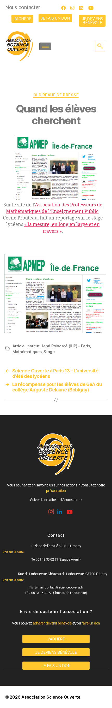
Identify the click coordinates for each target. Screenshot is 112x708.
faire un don (91, 623)
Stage (49, 351)
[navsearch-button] (100, 46)
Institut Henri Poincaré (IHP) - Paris (58, 345)
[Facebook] (65, 8)
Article (18, 345)
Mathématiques (27, 351)
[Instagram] (74, 8)
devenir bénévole (59, 623)
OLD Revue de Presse (56, 95)
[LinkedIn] (83, 8)
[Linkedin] (59, 510)
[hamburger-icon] (45, 46)
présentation (56, 491)
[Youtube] (92, 8)
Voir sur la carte (13, 552)
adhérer (39, 623)
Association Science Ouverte (50, 697)
